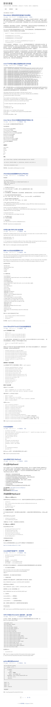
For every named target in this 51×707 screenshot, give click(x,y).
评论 (25, 121)
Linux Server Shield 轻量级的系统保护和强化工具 (18, 120)
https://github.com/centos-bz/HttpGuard (18, 487)
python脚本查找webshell (11, 661)
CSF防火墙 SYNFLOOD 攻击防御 (13, 230)
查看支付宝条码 (14, 490)
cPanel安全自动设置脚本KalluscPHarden (15, 174)
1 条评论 (30, 17)
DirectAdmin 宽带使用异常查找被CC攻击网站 (17, 15)
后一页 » (29, 697)
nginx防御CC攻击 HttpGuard (12, 459)
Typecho (27, 703)
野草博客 (8, 3)
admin (7, 17)
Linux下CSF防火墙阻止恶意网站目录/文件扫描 (17, 64)
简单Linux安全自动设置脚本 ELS (13, 250)
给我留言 (11, 9)
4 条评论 (25, 461)
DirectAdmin (25, 17)
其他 (20, 175)
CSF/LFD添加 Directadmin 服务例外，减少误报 (17, 615)
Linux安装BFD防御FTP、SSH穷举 (13, 551)
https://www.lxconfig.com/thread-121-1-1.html (12, 545)
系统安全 (21, 17)
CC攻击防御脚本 (8, 427)
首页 (6, 9)
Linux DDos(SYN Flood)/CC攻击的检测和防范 (17, 326)
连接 (16, 9)
